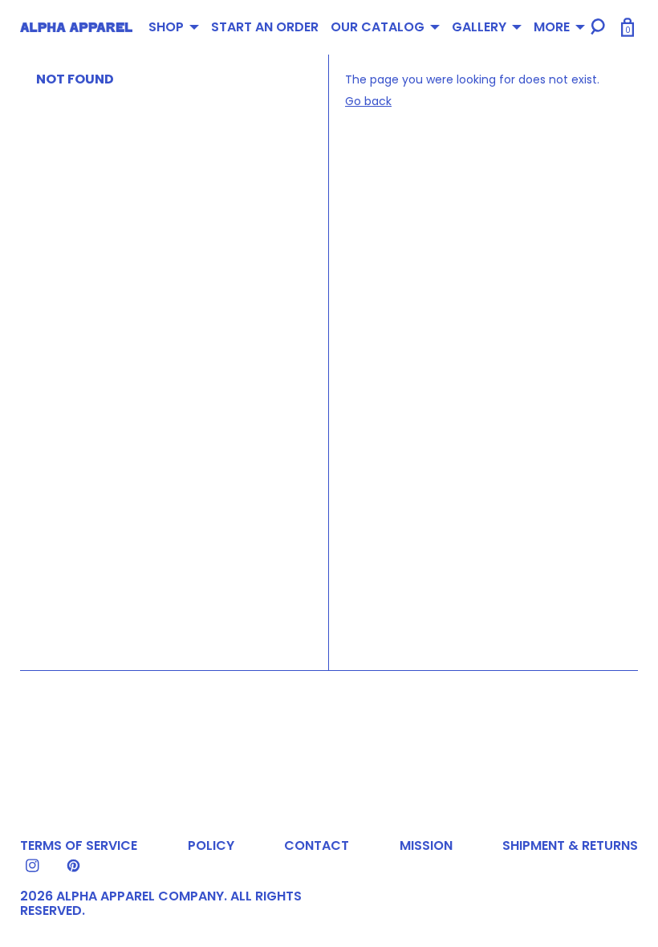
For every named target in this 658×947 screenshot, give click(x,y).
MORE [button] (552, 27)
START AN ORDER (265, 27)
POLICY (211, 845)
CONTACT (316, 845)
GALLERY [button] (479, 27)
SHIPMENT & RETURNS (570, 845)
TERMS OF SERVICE (78, 845)
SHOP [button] (166, 27)
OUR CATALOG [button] (377, 27)
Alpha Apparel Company (140, 896)
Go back (368, 101)
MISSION (426, 845)
